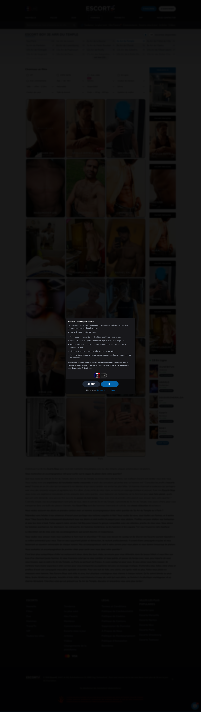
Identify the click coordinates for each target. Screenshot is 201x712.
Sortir (91, 384)
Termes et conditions (106, 390)
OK (109, 384)
